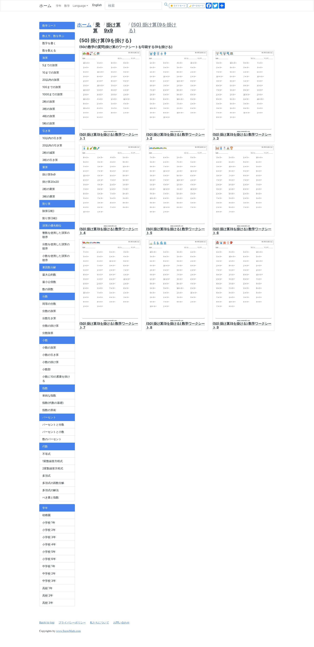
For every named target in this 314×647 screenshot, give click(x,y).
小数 (45, 340)
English (97, 5)
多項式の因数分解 (53, 483)
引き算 (46, 131)
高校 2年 (47, 595)
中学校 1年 (48, 566)
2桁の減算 (48, 152)
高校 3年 (47, 602)
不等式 (46, 454)
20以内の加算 (50, 79)
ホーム (45, 5)
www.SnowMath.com (68, 631)
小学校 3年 (49, 537)
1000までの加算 (52, 94)
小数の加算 (49, 347)
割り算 (46, 203)
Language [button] (79, 5)
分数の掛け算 (50, 325)
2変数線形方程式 (52, 468)
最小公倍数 (49, 282)
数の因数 (47, 289)
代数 (45, 446)
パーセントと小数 (53, 432)
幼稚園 (46, 515)
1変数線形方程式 (52, 461)
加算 (45, 57)
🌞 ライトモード (178, 5)
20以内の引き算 (52, 145)
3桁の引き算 (50, 160)
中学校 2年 (49, 573)
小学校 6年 (49, 559)
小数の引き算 (50, 354)
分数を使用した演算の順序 (56, 246)
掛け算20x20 (50, 181)
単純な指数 (49, 395)
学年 (58, 5)
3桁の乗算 (48, 196)
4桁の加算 (48, 116)
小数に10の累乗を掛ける (56, 378)
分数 (45, 296)
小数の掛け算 (50, 362)
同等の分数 (49, 303)
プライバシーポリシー (72, 622)
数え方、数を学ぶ (53, 36)
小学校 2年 (49, 530)
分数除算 (47, 333)
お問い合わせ (121, 622)
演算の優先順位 (51, 225)
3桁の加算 (48, 109)
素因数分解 (49, 267)
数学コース (49, 25)
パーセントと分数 (53, 424)
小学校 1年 (48, 522)
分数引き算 (49, 318)
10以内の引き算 (52, 138)
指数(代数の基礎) (53, 402)
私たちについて (99, 622)
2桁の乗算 (48, 189)
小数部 (46, 369)
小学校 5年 (49, 551)
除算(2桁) (48, 211)
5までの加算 (50, 65)
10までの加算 (50, 72)
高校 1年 (47, 588)
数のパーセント (51, 439)
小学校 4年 (49, 544)
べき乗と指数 (50, 497)
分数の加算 (49, 311)
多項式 (46, 475)
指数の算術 (49, 410)
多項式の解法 (50, 490)
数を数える (49, 50)
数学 (67, 5)
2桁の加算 (48, 101)
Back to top (46, 622)
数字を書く (49, 43)
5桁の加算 (48, 123)
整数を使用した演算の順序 (56, 235)
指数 (45, 388)
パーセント (49, 417)
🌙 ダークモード (196, 5)
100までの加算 (51, 87)
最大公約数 (49, 274)
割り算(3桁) (49, 218)
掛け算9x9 (49, 174)
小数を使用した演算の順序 (56, 258)
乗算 (45, 167)
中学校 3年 (49, 580)
